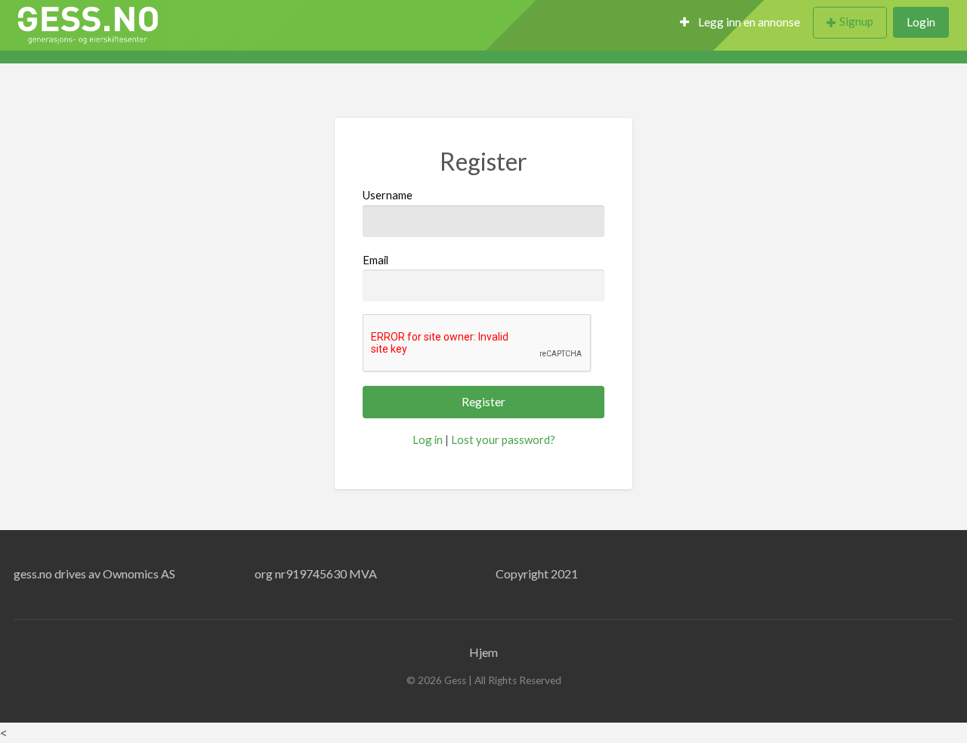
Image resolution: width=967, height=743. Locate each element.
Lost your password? (503, 439)
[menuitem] (740, 23)
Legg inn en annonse (748, 22)
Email (375, 260)
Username (387, 195)
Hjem (483, 652)
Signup (856, 21)
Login (921, 22)
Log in (427, 439)
